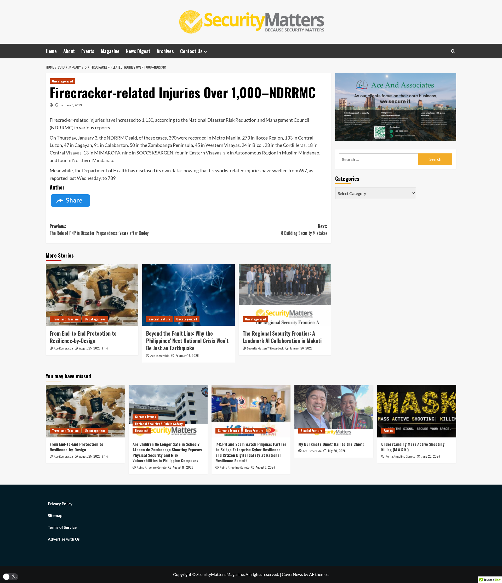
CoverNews (292, 574)
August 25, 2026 (89, 348)
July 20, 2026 (337, 450)
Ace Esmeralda (63, 348)
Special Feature (159, 319)
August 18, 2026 (183, 467)
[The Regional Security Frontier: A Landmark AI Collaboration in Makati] (285, 295)
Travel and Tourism (65, 319)
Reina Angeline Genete (152, 467)
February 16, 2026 (187, 355)
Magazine (110, 51)
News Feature (254, 430)
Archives (165, 51)
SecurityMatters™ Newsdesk (265, 348)
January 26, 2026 (301, 348)
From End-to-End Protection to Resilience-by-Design (83, 337)
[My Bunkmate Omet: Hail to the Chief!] (333, 411)
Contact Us (191, 51)
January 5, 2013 (71, 105)
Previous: (99, 229)
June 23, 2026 (430, 456)
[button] (10, 576)
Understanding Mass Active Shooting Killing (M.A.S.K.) (412, 446)
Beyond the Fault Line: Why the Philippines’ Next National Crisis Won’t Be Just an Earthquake (187, 340)
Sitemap (55, 515)
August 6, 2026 (265, 467)
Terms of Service (62, 527)
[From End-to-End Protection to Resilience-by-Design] (92, 295)
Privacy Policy (60, 503)
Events (87, 51)
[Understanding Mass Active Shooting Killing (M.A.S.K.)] (416, 411)
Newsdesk (142, 430)
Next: (304, 229)
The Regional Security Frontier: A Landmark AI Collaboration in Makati (282, 337)
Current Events (145, 416)
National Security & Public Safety (158, 423)
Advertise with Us (64, 539)
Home (51, 51)
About (69, 51)
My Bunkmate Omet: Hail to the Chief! (331, 444)
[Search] (453, 51)
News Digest (138, 51)
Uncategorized (62, 81)
